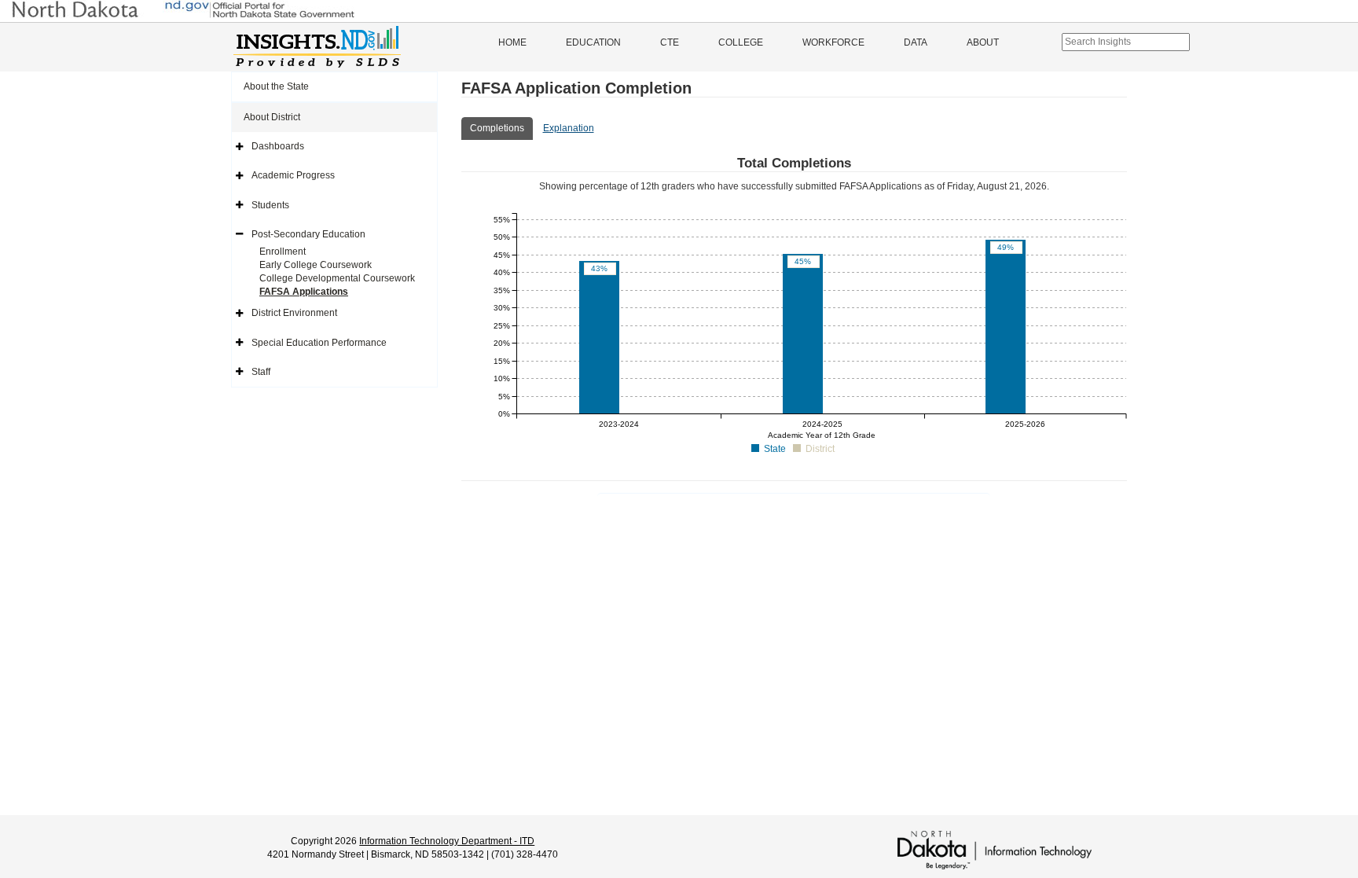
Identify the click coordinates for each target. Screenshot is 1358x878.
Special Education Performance (319, 342)
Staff (260, 371)
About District (272, 117)
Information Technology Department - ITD (446, 841)
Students (270, 205)
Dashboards (277, 146)
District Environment (294, 312)
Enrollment (282, 251)
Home (512, 42)
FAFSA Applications (303, 291)
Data (915, 42)
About (983, 42)
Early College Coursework (315, 264)
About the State (276, 86)
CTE (669, 42)
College (740, 42)
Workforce (833, 42)
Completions (497, 128)
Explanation (568, 128)
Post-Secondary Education (308, 234)
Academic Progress (293, 175)
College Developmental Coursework (337, 278)
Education (593, 42)
